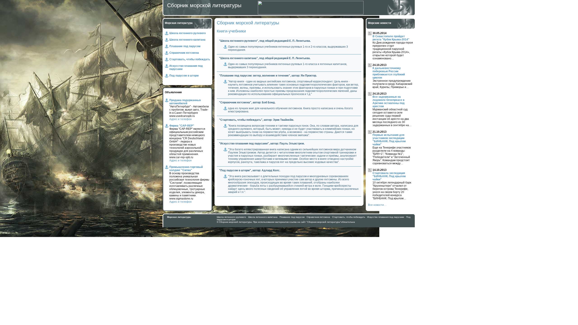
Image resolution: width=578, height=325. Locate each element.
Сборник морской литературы (204, 5)
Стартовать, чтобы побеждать (189, 59)
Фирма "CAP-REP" (181, 125)
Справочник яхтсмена (184, 52)
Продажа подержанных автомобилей (185, 102)
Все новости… (377, 205)
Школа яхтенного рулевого (187, 33)
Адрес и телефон (180, 119)
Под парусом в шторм (184, 75)
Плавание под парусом (184, 46)
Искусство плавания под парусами (385, 217)
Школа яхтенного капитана (187, 39)
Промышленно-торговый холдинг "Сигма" (186, 168)
